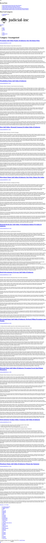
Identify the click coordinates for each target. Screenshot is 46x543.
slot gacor (4, 527)
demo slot (4, 529)
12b (3, 531)
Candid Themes (22, 540)
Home (3, 27)
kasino (3, 15)
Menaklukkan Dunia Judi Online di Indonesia (13, 81)
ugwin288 (4, 510)
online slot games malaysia (7, 522)
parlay (3, 513)
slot (2, 509)
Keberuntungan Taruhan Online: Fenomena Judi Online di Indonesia (20, 419)
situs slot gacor (4, 517)
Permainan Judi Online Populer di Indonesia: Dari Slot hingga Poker (20, 40)
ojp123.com (4, 538)
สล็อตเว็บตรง (4, 520)
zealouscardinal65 (3, 42)
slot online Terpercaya (6, 506)
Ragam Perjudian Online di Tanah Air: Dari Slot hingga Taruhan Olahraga (15, 9)
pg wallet (3, 523)
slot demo (4, 533)
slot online (4, 516)
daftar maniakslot (5, 528)
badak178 (4, 511)
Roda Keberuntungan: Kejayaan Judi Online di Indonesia (16, 272)
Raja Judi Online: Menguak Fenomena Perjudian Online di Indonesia (20, 127)
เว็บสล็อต (4, 521)
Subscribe (1, 24)
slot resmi (4, 515)
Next (7, 504)
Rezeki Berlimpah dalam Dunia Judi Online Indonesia (11, 5)
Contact (3, 29)
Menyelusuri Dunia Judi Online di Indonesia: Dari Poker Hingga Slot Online (22, 177)
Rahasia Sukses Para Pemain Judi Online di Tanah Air (11, 7)
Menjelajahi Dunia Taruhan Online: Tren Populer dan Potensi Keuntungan (15, 8)
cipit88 (3, 508)
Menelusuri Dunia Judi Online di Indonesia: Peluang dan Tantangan (19, 464)
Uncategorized (4, 14)
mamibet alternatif (5, 507)
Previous (1, 504)
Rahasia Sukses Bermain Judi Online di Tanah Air (11, 6)
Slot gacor (4, 514)
